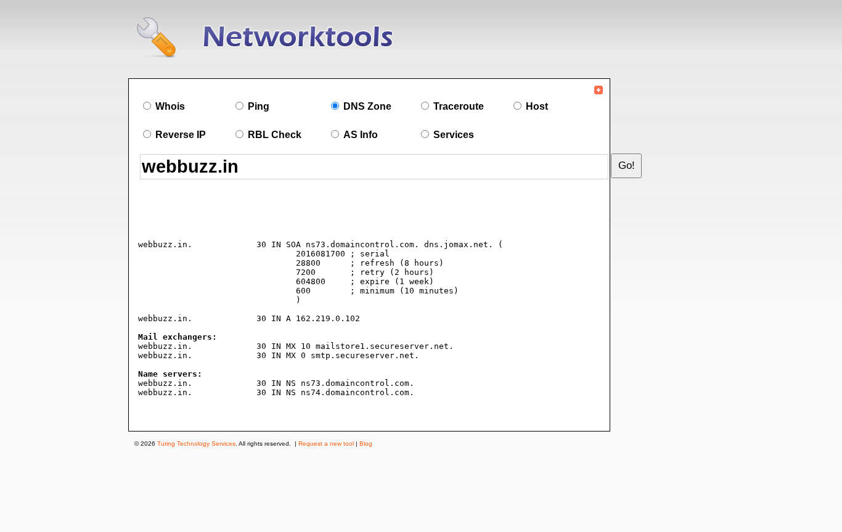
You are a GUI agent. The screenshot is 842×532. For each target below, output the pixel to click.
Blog (365, 443)
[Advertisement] (284, 211)
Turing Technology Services (196, 443)
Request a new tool (326, 443)
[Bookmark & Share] (598, 92)
